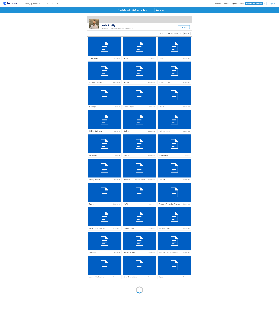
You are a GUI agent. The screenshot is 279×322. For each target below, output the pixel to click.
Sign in (272, 3)
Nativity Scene (164, 228)
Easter (126, 82)
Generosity (93, 252)
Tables (126, 58)
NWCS (126, 204)
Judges (126, 131)
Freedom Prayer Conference (169, 204)
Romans (162, 179)
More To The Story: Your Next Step (136, 179)
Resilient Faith (129, 228)
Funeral (162, 107)
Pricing (227, 3)
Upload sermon (238, 3)
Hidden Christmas (95, 131)
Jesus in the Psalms (96, 277)
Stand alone (93, 58)
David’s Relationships (97, 228)
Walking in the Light (96, 82)
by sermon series (172, 33)
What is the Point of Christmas (135, 301)
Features (218, 3)
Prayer (91, 204)
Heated (126, 155)
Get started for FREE (254, 3)
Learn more (160, 10)
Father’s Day (163, 155)
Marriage (92, 107)
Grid (185, 33)
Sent (160, 301)
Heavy (161, 58)
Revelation (93, 155)
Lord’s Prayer (129, 107)
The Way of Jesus (165, 82)
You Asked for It (129, 252)
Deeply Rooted (94, 179)
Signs (161, 277)
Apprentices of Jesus (97, 301)
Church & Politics (130, 277)
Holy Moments (164, 131)
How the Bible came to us (168, 252)
